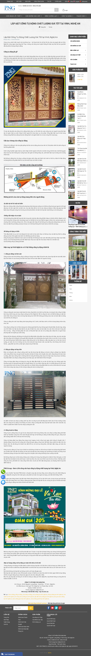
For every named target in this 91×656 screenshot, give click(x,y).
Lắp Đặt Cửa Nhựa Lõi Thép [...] (81, 138)
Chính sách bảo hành (23, 626)
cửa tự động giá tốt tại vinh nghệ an (40, 598)
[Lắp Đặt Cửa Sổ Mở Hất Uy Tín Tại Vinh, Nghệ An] (71, 184)
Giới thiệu (6, 619)
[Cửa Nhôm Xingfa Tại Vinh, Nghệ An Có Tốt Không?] (71, 95)
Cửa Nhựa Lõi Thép (13, 16)
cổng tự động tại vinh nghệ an (55, 594)
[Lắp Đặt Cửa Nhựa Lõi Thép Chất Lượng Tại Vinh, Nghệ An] (71, 139)
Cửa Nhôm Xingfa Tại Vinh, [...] (81, 94)
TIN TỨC (49, 1)
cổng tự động (18, 594)
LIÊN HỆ (67, 1)
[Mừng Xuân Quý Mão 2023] (71, 107)
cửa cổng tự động (27, 594)
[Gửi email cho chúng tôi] (3, 482)
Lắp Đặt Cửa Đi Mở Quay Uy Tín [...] (81, 171)
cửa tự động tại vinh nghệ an (40, 594)
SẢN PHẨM (27, 1)
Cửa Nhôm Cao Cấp (75, 45)
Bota (49, 652)
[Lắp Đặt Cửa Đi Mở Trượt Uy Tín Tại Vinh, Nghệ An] (71, 194)
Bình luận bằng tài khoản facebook (37, 603)
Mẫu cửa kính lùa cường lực (81, 76)
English (77, 1)
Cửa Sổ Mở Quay (51, 618)
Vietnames (84, 1)
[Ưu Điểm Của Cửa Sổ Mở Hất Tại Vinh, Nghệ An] (71, 117)
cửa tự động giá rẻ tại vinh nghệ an (21, 598)
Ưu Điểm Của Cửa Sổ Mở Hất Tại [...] (81, 116)
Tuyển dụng (7, 622)
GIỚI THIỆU (19, 1)
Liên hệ (6, 624)
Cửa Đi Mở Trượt (51, 625)
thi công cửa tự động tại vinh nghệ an (24, 596)
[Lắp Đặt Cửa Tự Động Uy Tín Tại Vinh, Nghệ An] (71, 129)
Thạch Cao (81, 16)
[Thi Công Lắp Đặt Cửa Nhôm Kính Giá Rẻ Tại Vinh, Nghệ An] (71, 151)
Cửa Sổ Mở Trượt (51, 621)
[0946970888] (3, 471)
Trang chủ (43, 27)
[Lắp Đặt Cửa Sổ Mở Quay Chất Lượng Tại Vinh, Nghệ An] (71, 162)
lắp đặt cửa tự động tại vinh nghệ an (44, 596)
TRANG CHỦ (10, 1)
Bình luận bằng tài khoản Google (56, 603)
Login (66, 10)
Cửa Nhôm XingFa (75, 41)
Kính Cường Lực (51, 16)
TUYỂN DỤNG (58, 1)
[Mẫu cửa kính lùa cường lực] (72, 78)
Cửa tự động (11, 594)
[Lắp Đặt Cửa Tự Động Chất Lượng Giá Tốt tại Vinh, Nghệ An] (77, 215)
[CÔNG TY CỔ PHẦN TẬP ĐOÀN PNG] (9, 8)
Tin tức (50, 27)
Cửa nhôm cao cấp (33, 16)
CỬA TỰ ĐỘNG (67, 16)
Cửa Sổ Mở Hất (50, 623)
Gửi (31, 608)
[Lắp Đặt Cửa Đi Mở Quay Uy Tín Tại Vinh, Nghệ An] (71, 172)
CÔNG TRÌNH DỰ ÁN (39, 1)
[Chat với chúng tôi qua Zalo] (3, 477)
